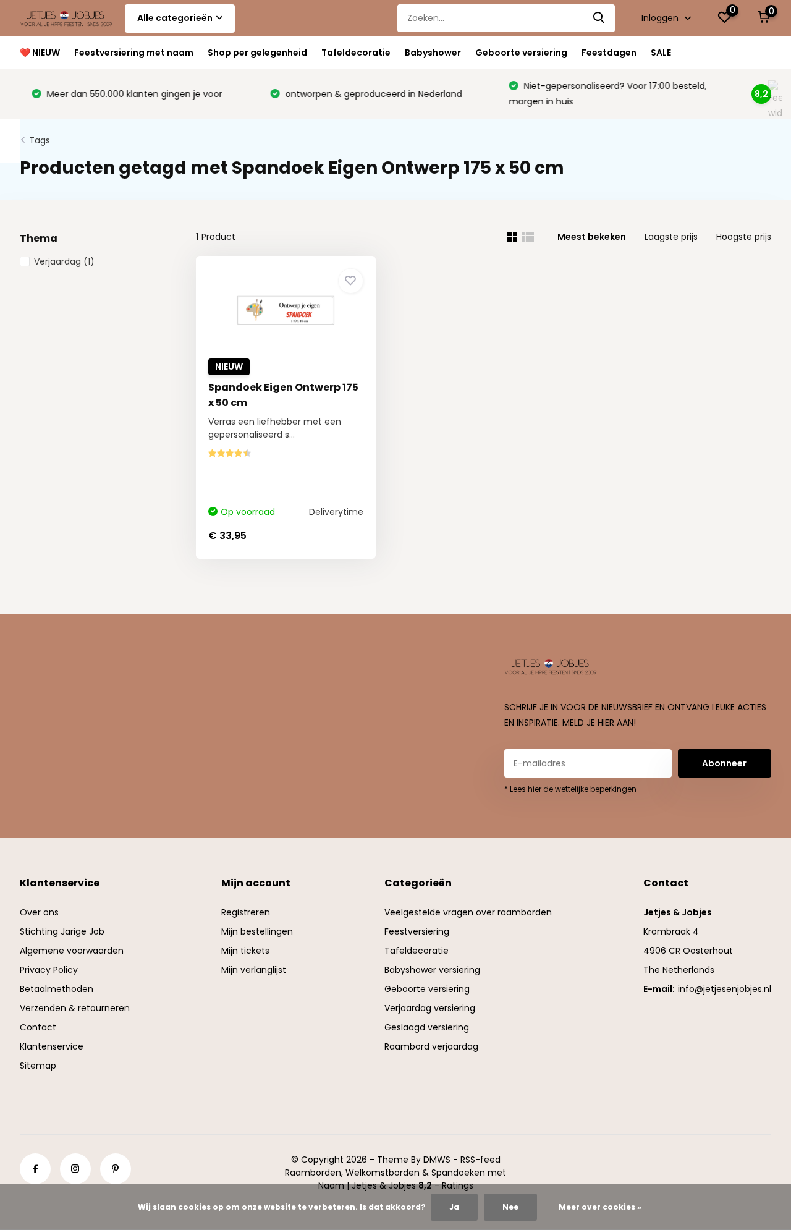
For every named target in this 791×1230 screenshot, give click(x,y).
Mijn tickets (245, 950)
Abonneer (724, 763)
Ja (454, 1207)
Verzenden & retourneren (75, 1008)
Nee (510, 1207)
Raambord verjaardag (431, 1046)
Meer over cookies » (600, 1207)
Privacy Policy (49, 970)
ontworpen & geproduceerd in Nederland (361, 94)
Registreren (245, 912)
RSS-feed (480, 1159)
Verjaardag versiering (429, 1008)
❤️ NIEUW (40, 52)
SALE (661, 52)
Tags (39, 140)
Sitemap (38, 1065)
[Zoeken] (599, 18)
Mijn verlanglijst (253, 970)
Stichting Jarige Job (62, 931)
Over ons (39, 912)
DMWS (436, 1159)
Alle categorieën (175, 18)
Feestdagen (609, 52)
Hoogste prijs (743, 237)
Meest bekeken (591, 237)
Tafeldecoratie (356, 52)
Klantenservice (51, 1046)
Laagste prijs (671, 237)
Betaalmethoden (56, 989)
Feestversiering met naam (133, 52)
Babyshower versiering (432, 970)
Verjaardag (64, 261)
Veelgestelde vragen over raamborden (468, 912)
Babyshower (433, 52)
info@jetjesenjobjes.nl (724, 989)
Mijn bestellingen (257, 931)
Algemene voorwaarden (72, 950)
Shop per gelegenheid (257, 52)
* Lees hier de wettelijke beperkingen (570, 789)
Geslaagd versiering (426, 1027)
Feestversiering (416, 931)
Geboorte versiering (521, 52)
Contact (38, 1027)
